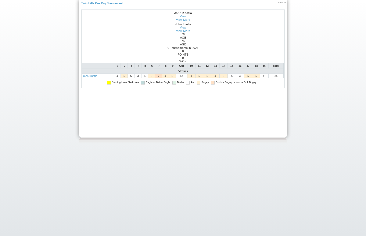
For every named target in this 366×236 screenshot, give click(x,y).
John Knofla (90, 76)
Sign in (282, 3)
